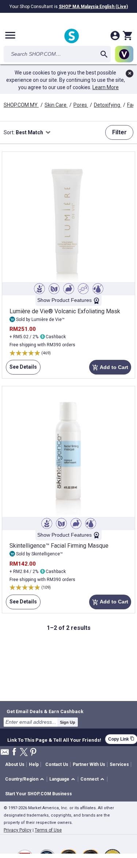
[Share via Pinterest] (33, 752)
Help (34, 764)
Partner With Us (89, 764)
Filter (119, 132)
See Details (21, 369)
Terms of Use (48, 830)
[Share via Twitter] (24, 752)
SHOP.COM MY (21, 105)
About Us (14, 764)
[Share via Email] (5, 754)
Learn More (105, 87)
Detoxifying (107, 105)
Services (119, 764)
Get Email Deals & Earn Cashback (45, 711)
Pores (80, 105)
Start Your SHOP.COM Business (38, 793)
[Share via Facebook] (14, 752)
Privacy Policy (17, 830)
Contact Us (56, 764)
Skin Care (56, 105)
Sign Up (67, 722)
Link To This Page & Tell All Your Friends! (54, 739)
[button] (25, 779)
